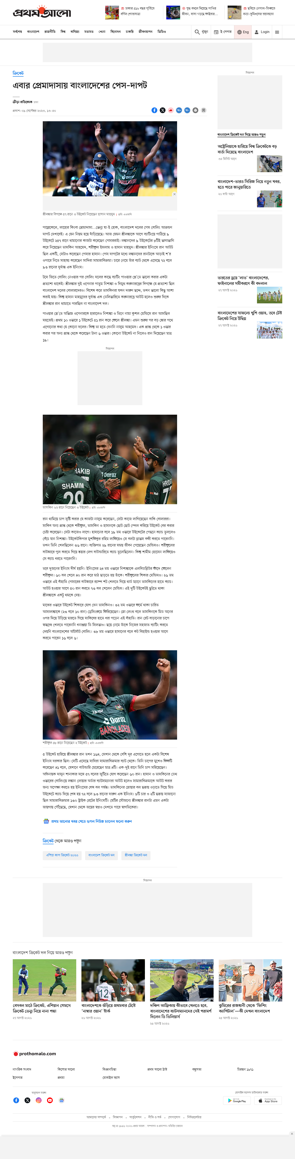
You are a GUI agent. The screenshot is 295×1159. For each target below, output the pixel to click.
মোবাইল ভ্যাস (111, 1078)
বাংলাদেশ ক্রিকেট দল (101, 855)
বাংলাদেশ (33, 32)
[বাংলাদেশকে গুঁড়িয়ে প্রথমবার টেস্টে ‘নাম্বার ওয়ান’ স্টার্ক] (113, 980)
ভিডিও (162, 32)
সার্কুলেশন (135, 1117)
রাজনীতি (50, 32)
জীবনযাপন (145, 32)
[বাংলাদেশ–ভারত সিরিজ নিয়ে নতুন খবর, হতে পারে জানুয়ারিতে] (269, 199)
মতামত (89, 32)
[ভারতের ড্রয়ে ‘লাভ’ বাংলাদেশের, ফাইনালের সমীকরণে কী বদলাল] (269, 295)
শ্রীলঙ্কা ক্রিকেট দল (136, 855)
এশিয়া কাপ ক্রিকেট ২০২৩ (62, 855)
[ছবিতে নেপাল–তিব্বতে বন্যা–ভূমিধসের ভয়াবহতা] (234, 12)
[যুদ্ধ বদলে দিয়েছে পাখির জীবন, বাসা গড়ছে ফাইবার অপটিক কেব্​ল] (173, 12)
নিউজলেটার (194, 1117)
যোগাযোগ (174, 1117)
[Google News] (61, 1101)
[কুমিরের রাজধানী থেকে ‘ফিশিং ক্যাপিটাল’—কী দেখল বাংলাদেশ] (250, 980)
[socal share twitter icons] (163, 112)
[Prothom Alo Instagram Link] (40, 1101)
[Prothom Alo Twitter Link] (29, 1101)
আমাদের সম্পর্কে (96, 1117)
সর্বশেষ (17, 32)
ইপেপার (17, 1078)
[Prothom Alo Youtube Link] (52, 1101)
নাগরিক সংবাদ (22, 1069)
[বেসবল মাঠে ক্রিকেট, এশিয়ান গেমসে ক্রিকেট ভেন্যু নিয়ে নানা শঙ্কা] (44, 980)
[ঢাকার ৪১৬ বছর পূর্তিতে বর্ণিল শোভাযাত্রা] (112, 12)
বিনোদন (116, 32)
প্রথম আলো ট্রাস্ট (157, 1069)
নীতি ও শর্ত (154, 1117)
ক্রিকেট (18, 73)
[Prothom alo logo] (34, 1055)
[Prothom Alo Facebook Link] (18, 1101)
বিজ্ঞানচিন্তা (109, 1069)
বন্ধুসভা (196, 1069)
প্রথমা (61, 1078)
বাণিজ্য (75, 32)
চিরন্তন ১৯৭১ (245, 1069)
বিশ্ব (63, 32)
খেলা (102, 32)
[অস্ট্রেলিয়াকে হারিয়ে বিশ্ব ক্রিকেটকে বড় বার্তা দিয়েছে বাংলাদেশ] (269, 163)
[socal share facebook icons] (155, 112)
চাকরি (129, 32)
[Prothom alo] (42, 12)
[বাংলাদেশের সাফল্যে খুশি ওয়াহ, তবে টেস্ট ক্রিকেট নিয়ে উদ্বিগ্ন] (269, 330)
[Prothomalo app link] (237, 1101)
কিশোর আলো (66, 1069)
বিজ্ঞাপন (118, 1117)
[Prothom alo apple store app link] (268, 1101)
